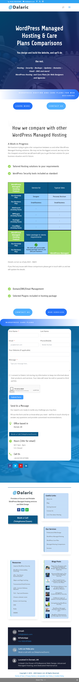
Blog (48, 503)
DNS (14, 605)
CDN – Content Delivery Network (20, 588)
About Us (49, 499)
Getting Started (51, 507)
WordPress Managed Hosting (55, 536)
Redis (15, 609)
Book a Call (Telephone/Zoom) (23, 434)
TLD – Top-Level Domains (20, 593)
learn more (23, 106)
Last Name (44, 331)
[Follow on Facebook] (18, 509)
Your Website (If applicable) (19, 350)
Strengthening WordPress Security (59, 603)
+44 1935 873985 (24, 641)
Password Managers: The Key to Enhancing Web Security (59, 575)
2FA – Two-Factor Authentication (18, 575)
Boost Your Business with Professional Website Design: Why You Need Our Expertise (59, 568)
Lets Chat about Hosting (54, 515)
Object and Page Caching (20, 580)
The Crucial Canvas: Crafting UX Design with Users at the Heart (59, 581)
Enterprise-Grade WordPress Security (59, 593)
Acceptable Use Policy (45, 676)
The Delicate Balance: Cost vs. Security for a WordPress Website (59, 588)
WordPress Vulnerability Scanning (20, 570)
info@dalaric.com (25, 634)
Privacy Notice (31, 676)
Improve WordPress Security (21, 566)
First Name (13, 331)
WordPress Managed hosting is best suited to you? (59, 609)
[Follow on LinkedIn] (22, 509)
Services (49, 548)
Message (12, 360)
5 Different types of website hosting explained (59, 598)
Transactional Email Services (21, 584)
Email (11, 341)
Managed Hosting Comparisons (56, 544)
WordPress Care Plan (53, 540)
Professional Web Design (54, 532)
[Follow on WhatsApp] (27, 509)
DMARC (15, 613)
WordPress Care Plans (20, 322)
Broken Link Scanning (19, 601)
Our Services (56, 312)
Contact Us (56, 106)
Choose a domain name (20, 597)
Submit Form (16, 397)
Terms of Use (19, 676)
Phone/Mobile (45, 341)
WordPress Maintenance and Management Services (59, 615)
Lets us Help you (26, 649)
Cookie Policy (59, 676)
